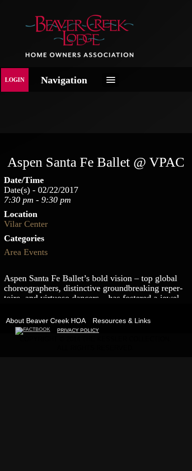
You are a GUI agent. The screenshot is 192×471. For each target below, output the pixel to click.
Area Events (26, 252)
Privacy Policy (78, 330)
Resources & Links (122, 321)
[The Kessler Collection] (79, 55)
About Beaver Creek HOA (46, 321)
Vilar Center (26, 224)
